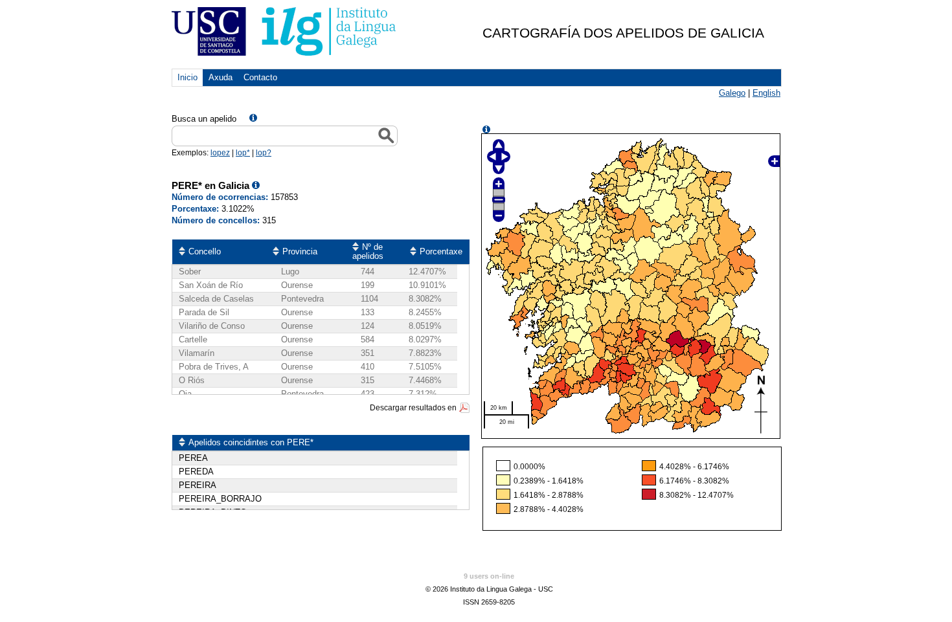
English (766, 93)
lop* (243, 152)
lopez (220, 152)
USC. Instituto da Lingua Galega (285, 31)
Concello (204, 251)
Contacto (260, 77)
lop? (263, 152)
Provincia (299, 251)
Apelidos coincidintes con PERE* (250, 442)
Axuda (220, 77)
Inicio (187, 77)
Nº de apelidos (367, 251)
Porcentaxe (441, 251)
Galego (732, 93)
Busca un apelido (204, 119)
